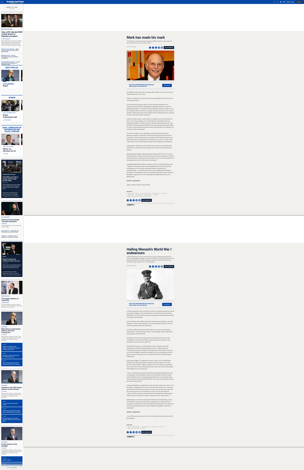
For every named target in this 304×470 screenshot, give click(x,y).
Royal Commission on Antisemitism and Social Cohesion (12, 130)
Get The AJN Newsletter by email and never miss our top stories (141, 85)
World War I (161, 426)
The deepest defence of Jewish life (10, 299)
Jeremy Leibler (5, 302)
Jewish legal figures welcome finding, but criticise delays (11, 226)
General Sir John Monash (133, 428)
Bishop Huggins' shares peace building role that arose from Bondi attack (12, 420)
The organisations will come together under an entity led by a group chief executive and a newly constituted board (12, 186)
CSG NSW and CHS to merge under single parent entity (10, 179)
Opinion (12, 98)
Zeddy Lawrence (148, 194)
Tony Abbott (154, 426)
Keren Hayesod (135, 193)
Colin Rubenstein (156, 193)
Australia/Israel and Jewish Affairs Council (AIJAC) (139, 196)
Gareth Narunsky (6, 38)
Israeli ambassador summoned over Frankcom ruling (10, 63)
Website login (290, 2)
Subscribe (299, 2)
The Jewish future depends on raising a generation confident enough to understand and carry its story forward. (11, 306)
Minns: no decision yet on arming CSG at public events (10, 50)
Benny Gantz (164, 193)
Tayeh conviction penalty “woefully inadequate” (10, 220)
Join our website (168, 47)
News (129, 193)
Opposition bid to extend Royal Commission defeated (12, 274)
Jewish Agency (138, 194)
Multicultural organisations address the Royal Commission (11, 330)
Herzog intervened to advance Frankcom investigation (9, 57)
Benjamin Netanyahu (145, 193)
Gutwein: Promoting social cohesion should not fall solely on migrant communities (11, 348)
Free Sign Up (167, 85)
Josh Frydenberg (145, 426)
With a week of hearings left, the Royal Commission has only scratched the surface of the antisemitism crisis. (12, 266)
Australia (156, 194)
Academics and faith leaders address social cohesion (11, 388)
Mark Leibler (130, 194)
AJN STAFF (6, 153)
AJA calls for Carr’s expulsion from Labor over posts (9, 236)
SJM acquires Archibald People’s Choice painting (10, 195)
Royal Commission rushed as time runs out (11, 260)
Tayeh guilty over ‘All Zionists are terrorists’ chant (10, 231)
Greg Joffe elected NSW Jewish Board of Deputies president (11, 34)
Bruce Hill (4, 223)
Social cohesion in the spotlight (9, 445)
